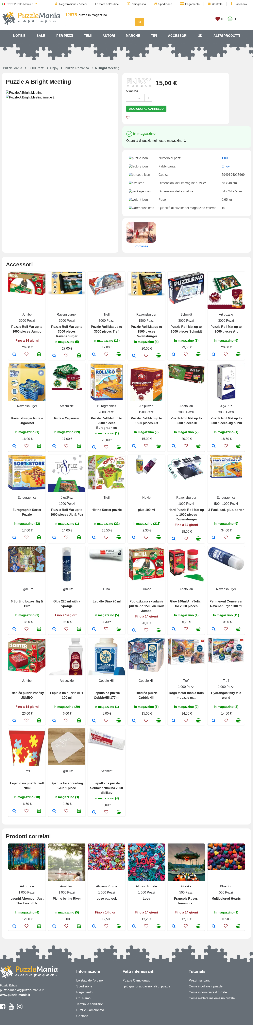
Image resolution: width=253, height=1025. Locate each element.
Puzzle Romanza (77, 68)
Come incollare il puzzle (206, 986)
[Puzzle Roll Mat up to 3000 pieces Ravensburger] (54, 355)
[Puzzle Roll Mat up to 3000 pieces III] (174, 446)
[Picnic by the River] (54, 926)
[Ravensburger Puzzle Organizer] (14, 446)
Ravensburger (67, 314)
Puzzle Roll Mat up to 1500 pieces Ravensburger (146, 331)
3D (200, 35)
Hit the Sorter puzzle (107, 510)
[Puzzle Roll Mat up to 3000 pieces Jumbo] (14, 354)
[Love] (134, 926)
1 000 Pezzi (36, 68)
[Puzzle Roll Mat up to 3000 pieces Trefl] (94, 354)
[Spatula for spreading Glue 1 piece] (54, 811)
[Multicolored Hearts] (213, 926)
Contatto (217, 4)
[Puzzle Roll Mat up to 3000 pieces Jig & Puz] (213, 446)
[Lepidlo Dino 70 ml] (94, 629)
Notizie (19, 35)
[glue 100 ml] (134, 537)
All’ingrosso (139, 4)
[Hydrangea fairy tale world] (213, 720)
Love (146, 898)
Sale (41, 35)
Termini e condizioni (90, 1004)
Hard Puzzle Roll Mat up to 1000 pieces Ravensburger (186, 514)
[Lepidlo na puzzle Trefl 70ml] (14, 811)
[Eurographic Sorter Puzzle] (14, 537)
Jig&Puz (226, 406)
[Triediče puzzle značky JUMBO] (14, 720)
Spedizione (165, 4)
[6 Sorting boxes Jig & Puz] (14, 629)
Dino (106, 589)
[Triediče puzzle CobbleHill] (134, 720)
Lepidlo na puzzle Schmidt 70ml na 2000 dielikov (106, 788)
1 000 (225, 158)
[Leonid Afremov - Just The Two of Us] (14, 926)
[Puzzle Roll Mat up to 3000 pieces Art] (213, 354)
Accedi (83, 4)
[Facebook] (2, 1008)
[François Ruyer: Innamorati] (174, 926)
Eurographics (106, 406)
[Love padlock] (94, 926)
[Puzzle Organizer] (54, 446)
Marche (133, 35)
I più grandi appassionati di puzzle (146, 986)
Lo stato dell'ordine (107, 4)
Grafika (186, 886)
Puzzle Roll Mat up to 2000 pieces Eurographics (106, 423)
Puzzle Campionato (90, 1010)
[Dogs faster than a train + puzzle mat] (174, 720)
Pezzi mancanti (199, 980)
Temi (88, 35)
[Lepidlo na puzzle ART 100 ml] (54, 720)
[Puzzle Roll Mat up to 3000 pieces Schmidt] (174, 354)
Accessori (177, 35)
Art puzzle (226, 314)
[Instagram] (19, 1008)
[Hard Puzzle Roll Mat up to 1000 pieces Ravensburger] (174, 539)
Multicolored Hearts (226, 898)
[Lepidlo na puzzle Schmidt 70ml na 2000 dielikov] (94, 812)
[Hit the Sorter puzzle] (94, 537)
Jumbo (27, 314)
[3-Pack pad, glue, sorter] (213, 537)
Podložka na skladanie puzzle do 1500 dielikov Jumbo (146, 606)
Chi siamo (83, 998)
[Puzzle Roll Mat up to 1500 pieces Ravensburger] (134, 355)
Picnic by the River (67, 898)
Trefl (107, 314)
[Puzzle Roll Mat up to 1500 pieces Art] (134, 446)
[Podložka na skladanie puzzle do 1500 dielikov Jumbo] (134, 630)
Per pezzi (64, 35)
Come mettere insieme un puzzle (212, 998)
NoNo (146, 497)
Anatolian (186, 406)
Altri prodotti (226, 35)
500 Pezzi (186, 892)
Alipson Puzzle (106, 886)
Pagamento (192, 4)
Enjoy (54, 68)
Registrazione (67, 4)
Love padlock (106, 898)
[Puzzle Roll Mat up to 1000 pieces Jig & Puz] (54, 537)
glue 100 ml (146, 510)
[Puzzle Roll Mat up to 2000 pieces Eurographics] (94, 447)
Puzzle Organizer (66, 418)
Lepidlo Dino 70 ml (107, 601)
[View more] (26, 294)
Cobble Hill (106, 680)
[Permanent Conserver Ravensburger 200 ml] (213, 629)
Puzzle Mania (12, 68)
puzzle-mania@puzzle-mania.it (21, 990)
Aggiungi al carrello (146, 108)
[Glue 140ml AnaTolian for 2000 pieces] (174, 629)
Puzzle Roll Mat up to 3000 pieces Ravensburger (66, 331)
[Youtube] (11, 1008)
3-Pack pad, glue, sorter (226, 510)
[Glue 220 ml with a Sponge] (54, 629)
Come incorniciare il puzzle (208, 992)
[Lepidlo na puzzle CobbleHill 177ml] (94, 720)
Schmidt (186, 314)
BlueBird (226, 886)
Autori (109, 35)
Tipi (154, 35)
